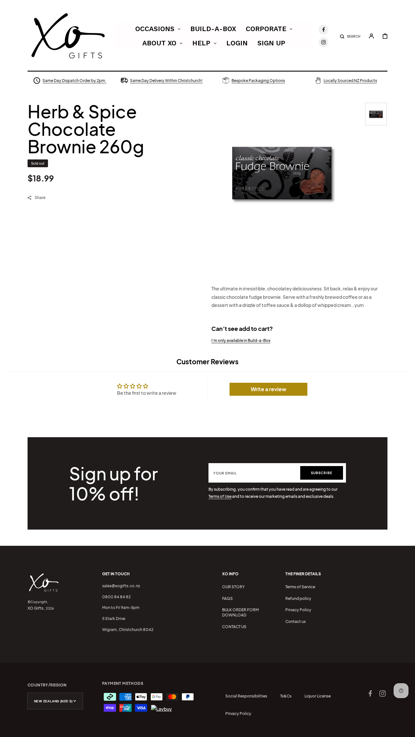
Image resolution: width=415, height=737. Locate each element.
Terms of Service (300, 586)
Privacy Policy (298, 609)
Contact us (295, 621)
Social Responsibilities (246, 696)
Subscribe (321, 473)
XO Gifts (35, 608)
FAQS (227, 598)
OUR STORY (233, 586)
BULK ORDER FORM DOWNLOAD (240, 612)
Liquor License (317, 696)
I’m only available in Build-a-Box (240, 340)
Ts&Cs (285, 696)
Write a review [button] (268, 389)
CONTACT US (234, 626)
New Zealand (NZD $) (53, 701)
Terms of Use (219, 496)
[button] (350, 36)
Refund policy (298, 598)
